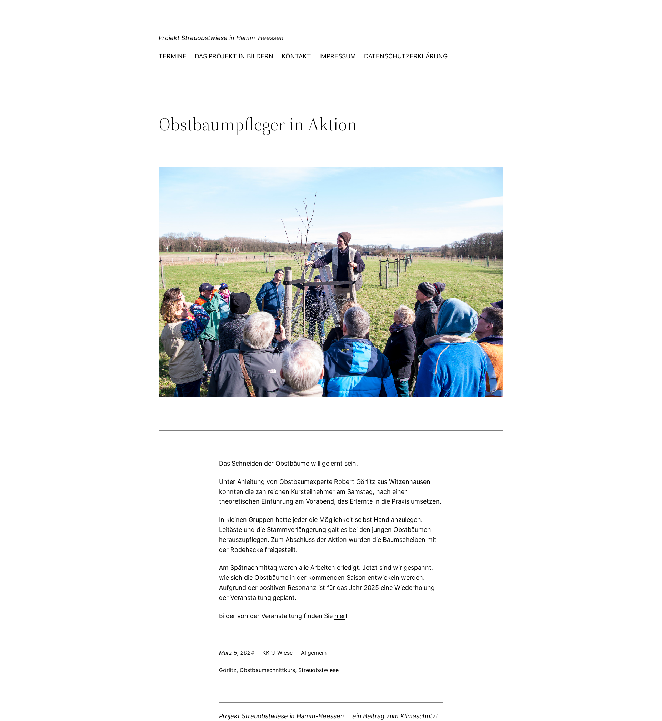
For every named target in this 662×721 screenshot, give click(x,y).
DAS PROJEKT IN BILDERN (234, 56)
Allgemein (314, 652)
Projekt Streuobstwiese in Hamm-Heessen (221, 37)
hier (339, 616)
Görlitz (228, 669)
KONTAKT (296, 56)
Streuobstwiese (318, 669)
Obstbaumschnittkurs (267, 669)
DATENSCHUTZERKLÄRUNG (406, 56)
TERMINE (173, 56)
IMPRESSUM (337, 56)
